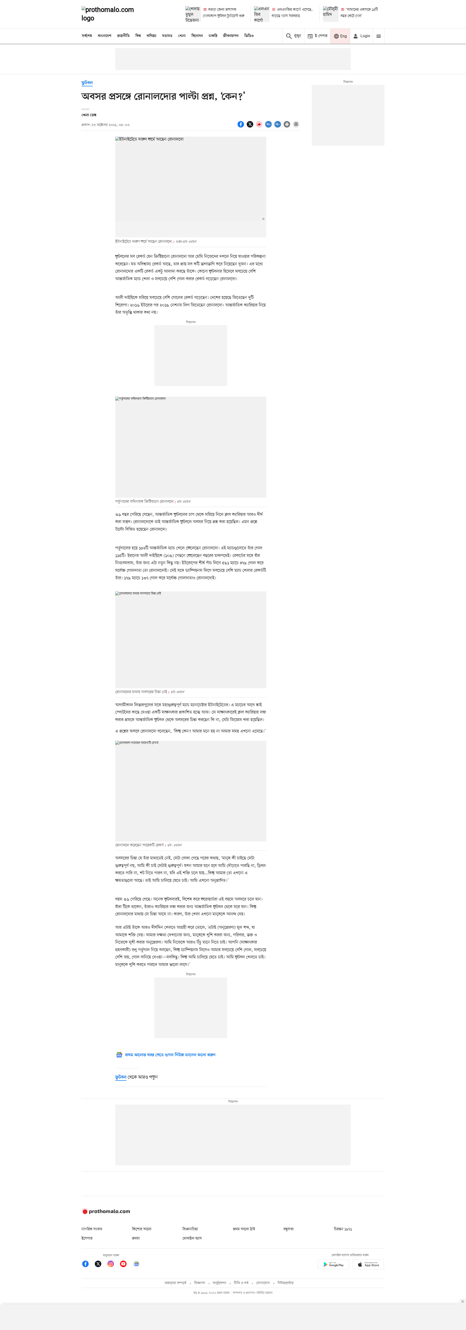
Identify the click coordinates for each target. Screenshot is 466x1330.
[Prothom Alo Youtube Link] (125, 1264)
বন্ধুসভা (288, 1229)
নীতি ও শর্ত (241, 1283)
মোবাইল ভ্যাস (192, 1238)
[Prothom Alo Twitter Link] (100, 1264)
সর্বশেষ (87, 36)
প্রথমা (136, 1238)
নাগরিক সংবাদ (92, 1229)
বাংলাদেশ (104, 36)
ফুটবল (87, 83)
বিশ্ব (138, 36)
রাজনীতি (123, 36)
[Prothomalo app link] (333, 1265)
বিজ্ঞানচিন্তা (190, 1229)
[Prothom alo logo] (106, 1213)
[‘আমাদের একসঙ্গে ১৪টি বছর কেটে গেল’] (331, 14)
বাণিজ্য (151, 36)
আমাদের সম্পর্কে (175, 1283)
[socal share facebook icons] (241, 127)
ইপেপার (87, 1238)
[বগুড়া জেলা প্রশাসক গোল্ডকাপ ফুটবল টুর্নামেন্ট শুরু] (193, 14)
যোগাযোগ (263, 1283)
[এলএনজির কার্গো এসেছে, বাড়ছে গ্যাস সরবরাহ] (262, 14)
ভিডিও (249, 36)
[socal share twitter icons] (250, 127)
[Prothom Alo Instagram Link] (113, 1264)
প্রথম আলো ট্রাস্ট (244, 1229)
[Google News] (136, 1264)
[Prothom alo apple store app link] (368, 1265)
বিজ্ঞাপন (199, 1283)
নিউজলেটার (286, 1283)
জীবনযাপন (231, 36)
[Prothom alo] (114, 14)
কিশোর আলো (141, 1229)
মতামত (167, 36)
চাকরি (213, 36)
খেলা (182, 36)
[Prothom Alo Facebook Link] (88, 1264)
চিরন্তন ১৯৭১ (343, 1229)
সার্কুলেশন (219, 1283)
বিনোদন (197, 36)
